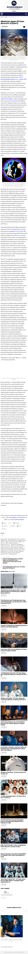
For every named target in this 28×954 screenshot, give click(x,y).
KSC (24, 546)
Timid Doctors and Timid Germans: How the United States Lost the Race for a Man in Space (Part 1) (13, 601)
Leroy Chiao (5, 541)
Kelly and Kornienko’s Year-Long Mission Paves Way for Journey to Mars (13, 845)
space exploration (7, 552)
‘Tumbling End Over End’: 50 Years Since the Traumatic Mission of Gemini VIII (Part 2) (14, 674)
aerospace (4, 550)
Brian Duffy (23, 540)
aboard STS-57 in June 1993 (18, 231)
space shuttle (13, 541)
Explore (4, 548)
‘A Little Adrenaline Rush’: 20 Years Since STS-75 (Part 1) (13, 797)
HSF (8, 543)
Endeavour (4, 540)
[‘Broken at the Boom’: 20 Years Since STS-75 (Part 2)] (14, 763)
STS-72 (3, 543)
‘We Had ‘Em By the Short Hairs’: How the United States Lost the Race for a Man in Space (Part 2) (13, 591)
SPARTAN (14, 544)
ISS (14, 552)
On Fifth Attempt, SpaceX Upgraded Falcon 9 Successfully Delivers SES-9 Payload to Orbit (12, 821)
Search (26, 911)
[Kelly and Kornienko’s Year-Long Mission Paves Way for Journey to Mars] (14, 836)
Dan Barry (20, 544)
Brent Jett (22, 541)
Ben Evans (11, 571)
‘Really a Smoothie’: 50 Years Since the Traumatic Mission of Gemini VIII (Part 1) (13, 699)
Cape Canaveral (19, 551)
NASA (3, 547)
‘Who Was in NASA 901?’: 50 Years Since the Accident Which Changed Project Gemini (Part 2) (13, 880)
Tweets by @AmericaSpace (7, 946)
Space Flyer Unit (6, 546)
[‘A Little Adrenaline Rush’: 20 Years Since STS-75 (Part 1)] (14, 787)
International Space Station (17, 539)
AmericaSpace (13, 554)
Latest (14, 11)
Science (18, 552)
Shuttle (8, 547)
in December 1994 (15, 101)
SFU (20, 546)
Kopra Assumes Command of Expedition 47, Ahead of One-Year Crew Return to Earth (13, 855)
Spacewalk (4, 539)
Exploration (14, 547)
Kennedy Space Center (8, 551)
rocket (23, 548)
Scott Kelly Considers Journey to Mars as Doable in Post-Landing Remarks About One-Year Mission (13, 748)
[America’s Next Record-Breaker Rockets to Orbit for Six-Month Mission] (14, 616)
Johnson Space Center (15, 550)
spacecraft (15, 540)
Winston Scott (6, 544)
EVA (10, 540)
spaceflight (5, 554)
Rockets (17, 548)
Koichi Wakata (14, 543)
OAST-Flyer (15, 546)
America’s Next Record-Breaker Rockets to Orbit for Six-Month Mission (14, 626)
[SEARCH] (26, 14)
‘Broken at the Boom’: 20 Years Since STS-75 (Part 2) (14, 773)
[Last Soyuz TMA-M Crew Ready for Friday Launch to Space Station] (14, 640)
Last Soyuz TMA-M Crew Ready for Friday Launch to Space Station (14, 650)
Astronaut (10, 548)
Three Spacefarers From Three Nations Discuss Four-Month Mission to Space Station (13, 723)
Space (21, 547)
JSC (24, 550)
